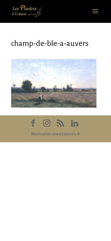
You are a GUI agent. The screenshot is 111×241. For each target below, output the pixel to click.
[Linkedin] (74, 123)
